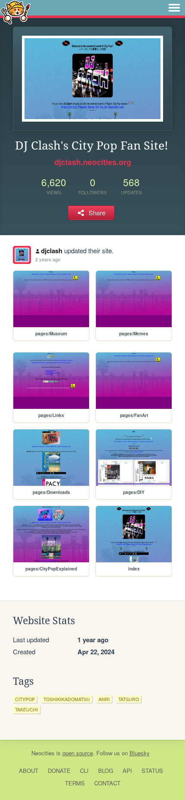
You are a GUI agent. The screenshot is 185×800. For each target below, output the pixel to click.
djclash (51, 250)
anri (104, 699)
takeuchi (26, 709)
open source (77, 753)
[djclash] (22, 255)
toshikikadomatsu (66, 699)
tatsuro (128, 699)
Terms (75, 783)
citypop (25, 699)
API (127, 770)
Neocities (43, 753)
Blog (105, 770)
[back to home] (15, 11)
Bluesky (140, 753)
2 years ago (47, 259)
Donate (59, 770)
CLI (84, 770)
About (28, 770)
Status (152, 770)
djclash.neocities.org (92, 162)
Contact (107, 783)
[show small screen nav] (174, 7)
